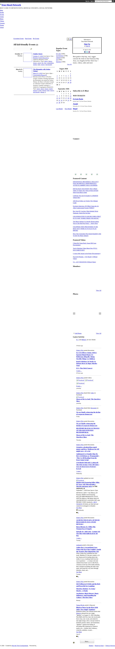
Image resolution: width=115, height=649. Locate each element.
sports (39, 63)
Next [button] (100, 313)
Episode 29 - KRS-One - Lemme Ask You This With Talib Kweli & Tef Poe (88, 533)
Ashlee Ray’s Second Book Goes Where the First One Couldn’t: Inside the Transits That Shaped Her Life (88, 549)
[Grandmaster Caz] (93, 276)
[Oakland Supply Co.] (79, 271)
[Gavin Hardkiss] (84, 271)
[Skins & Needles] (84, 281)
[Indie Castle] (84, 276)
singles (35, 64)
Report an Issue (99, 645)
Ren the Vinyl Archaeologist (20, 645)
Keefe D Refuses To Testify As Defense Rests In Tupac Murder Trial (86, 363)
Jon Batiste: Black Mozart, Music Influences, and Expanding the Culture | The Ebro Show (87, 595)
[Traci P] (79, 286)
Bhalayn (78, 613)
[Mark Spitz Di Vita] (93, 286)
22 (70, 80)
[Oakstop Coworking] (93, 271)
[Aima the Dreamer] (97, 281)
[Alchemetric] (93, 281)
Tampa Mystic (80, 605)
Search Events (31, 49)
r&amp (42, 92)
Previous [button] (74, 313)
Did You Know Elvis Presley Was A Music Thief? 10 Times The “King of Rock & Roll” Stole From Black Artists (85, 190)
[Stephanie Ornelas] (97, 271)
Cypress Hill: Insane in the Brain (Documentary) (86, 253)
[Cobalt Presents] (88, 286)
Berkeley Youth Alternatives (41, 58)
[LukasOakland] (88, 271)
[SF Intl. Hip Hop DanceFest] (97, 276)
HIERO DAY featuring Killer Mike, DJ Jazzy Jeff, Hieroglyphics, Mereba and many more (88, 484)
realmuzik (79, 545)
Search (113, 1)
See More (79, 508)
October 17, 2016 (38, 56)
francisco (58, 62)
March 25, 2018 (37, 73)
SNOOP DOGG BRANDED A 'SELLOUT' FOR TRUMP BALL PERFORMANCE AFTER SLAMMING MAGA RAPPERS (86, 183)
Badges (91, 645)
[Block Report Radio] (79, 276)
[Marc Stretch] (79, 281)
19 (70, 98)
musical (35, 90)
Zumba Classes (37, 54)
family (51, 89)
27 (57, 102)
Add (70, 39)
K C (77, 339)
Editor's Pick (79, 350)
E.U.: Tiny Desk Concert (84, 368)
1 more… (79, 471)
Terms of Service (110, 645)
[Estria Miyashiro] (88, 281)
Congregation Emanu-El (40, 75)
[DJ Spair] (97, 286)
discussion (94, 408)
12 (70, 96)
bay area (58, 54)
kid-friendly (48, 64)
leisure (35, 63)
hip (42, 63)
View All (69, 64)
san (57, 59)
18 (68, 98)
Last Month (59, 109)
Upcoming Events (18, 38)
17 (66, 98)
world (39, 90)
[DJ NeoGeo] (88, 276)
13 (57, 98)
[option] (87, 313)
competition (50, 63)
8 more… (79, 386)
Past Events (28, 38)
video (92, 393)
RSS (74, 643)
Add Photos (78, 333)
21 (59, 100)
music (38, 89)
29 (70, 82)
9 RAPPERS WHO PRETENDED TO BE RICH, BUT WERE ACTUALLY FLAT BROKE (85, 228)
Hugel (75, 109)
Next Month (68, 109)
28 (68, 82)
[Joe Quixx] (75, 281)
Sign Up (87, 1)
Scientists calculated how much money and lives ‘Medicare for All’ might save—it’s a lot (87, 449)
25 (68, 100)
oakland (58, 57)
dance (46, 61)
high (39, 64)
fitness (50, 61)
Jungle (75, 104)
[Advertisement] (57, 33)
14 (59, 98)
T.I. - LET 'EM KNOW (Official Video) (84, 262)
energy (43, 64)
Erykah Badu (78, 99)
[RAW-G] (75, 286)
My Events (36, 38)
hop (45, 63)
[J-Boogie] (84, 286)
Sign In (92, 1)
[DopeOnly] (75, 271)
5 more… (79, 371)
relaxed (44, 90)
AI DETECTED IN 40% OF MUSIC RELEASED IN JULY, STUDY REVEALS (88, 522)
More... (87, 641)
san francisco (59, 55)
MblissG (83, 339)
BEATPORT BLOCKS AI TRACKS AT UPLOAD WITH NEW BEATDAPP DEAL (87, 430)
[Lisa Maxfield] (75, 276)
